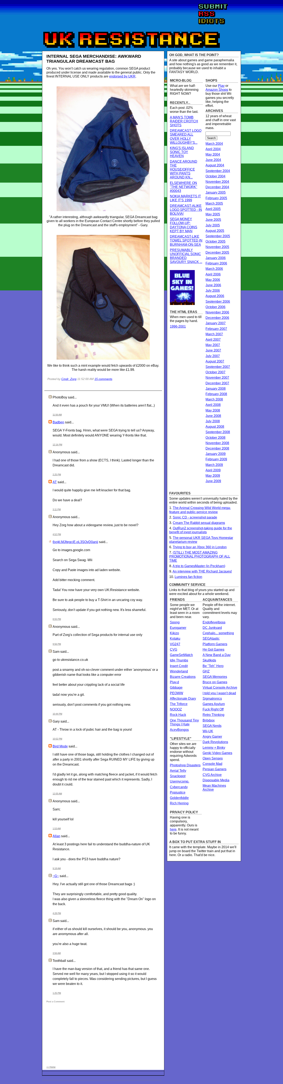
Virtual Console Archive (220, 687)
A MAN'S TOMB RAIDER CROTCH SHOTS (184, 121)
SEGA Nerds (212, 726)
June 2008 (213, 416)
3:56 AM (57, 953)
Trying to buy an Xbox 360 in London (200, 547)
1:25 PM (57, 993)
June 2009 (213, 481)
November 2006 (217, 312)
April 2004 (213, 149)
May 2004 (213, 154)
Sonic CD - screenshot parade (195, 517)
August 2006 (215, 296)
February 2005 (216, 198)
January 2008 (216, 388)
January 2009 (216, 454)
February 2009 (216, 459)
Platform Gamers (215, 644)
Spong (175, 622)
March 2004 (214, 143)
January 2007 (216, 323)
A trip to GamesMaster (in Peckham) (199, 566)
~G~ (56, 876)
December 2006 (217, 318)
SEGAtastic (211, 638)
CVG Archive (212, 775)
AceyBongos (179, 729)
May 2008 (213, 410)
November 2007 (217, 377)
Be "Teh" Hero (213, 666)
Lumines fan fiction (188, 577)
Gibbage (176, 687)
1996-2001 (178, 326)
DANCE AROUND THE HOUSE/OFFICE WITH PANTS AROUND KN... (183, 169)
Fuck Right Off (213, 709)
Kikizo (174, 633)
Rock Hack (178, 715)
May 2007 (213, 345)
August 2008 (215, 426)
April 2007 (213, 339)
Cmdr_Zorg (68, 379)
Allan (56, 836)
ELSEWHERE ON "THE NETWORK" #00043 (183, 187)
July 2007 (213, 356)
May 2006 (213, 279)
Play (221, 85)
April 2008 (213, 405)
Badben (58, 422)
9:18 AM (57, 868)
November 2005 (217, 247)
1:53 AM (57, 828)
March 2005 (214, 203)
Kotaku (175, 638)
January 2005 (216, 192)
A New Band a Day (217, 655)
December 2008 (217, 448)
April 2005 (213, 209)
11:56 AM (57, 414)
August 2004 (215, 165)
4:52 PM (57, 534)
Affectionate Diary (183, 698)
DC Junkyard (212, 627)
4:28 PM (57, 913)
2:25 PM (57, 474)
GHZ (206, 671)
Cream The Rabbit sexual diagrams (199, 523)
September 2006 (218, 301)
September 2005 (218, 236)
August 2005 (215, 230)
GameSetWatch (181, 655)
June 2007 (213, 350)
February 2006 (216, 263)
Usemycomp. (179, 781)
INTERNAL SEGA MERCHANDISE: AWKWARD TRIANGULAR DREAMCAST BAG (93, 59)
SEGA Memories (215, 676)
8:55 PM (57, 619)
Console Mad (212, 764)
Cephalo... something (218, 633)
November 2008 (217, 443)
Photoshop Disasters (185, 765)
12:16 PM (57, 444)
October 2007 (215, 372)
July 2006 (213, 290)
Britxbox (209, 720)
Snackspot (177, 776)
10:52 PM (57, 738)
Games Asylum (214, 704)
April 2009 (213, 470)
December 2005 (217, 252)
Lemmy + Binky (214, 747)
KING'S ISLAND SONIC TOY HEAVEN (182, 152)
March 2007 (214, 334)
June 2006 (213, 285)
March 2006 (214, 268)
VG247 (175, 644)
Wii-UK (208, 731)
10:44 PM (57, 714)
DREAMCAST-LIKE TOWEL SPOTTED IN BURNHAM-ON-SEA (186, 240)
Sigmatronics (212, 698)
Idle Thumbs (179, 660)
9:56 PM (57, 644)
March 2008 (214, 399)
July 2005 (213, 225)
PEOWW (176, 693)
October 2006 (215, 307)
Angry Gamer (212, 736)
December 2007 (217, 383)
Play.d (174, 682)
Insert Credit (179, 666)
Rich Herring (179, 803)
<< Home (51, 1067)
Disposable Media (216, 780)
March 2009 (214, 465)
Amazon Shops (217, 89)
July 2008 (213, 421)
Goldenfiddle (179, 798)
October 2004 (215, 176)
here (173, 829)
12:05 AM (57, 793)
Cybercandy (179, 787)
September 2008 (218, 432)
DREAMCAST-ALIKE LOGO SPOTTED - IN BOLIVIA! (186, 209)
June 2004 (213, 160)
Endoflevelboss (214, 622)
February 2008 (216, 394)
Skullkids (209, 660)
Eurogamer (178, 627)
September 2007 (218, 367)
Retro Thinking (213, 715)
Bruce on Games (215, 682)
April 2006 (213, 274)
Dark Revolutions (215, 742)
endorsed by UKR (122, 76)
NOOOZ (176, 709)
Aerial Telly (178, 770)
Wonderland (179, 671)
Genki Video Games (217, 753)
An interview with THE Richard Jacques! (202, 571)
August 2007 (215, 361)
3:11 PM (57, 509)
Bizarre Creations (183, 676)
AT (55, 482)
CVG (173, 649)
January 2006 (216, 258)
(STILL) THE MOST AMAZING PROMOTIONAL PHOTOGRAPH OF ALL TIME (199, 556)
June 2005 (213, 219)
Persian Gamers (214, 769)
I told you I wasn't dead (219, 693)
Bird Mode (60, 746)
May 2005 (213, 214)
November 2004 (217, 181)
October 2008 (215, 437)
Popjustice (177, 792)
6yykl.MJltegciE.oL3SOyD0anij (75, 542)
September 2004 (218, 171)
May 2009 (213, 475)
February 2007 (216, 329)
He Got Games (213, 649)
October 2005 (215, 241)
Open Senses (213, 758)
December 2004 (217, 187)
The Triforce (178, 704)
